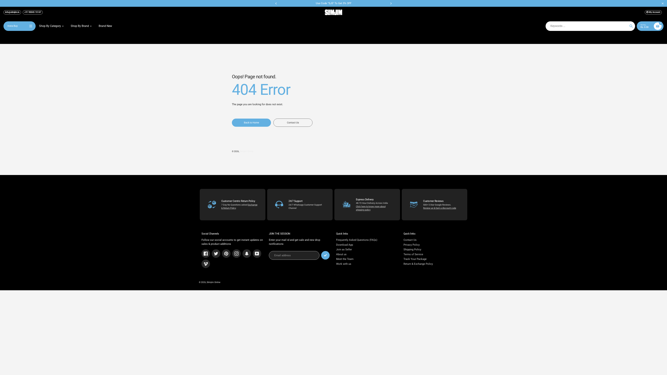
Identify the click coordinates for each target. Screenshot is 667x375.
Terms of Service (413, 254)
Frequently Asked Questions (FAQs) (356, 239)
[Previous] (276, 3)
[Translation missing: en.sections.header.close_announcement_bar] (662, 3)
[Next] (391, 3)
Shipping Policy (412, 249)
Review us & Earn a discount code (439, 208)
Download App (344, 244)
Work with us (343, 263)
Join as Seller (344, 249)
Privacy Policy (412, 244)
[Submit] (325, 255)
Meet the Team (344, 259)
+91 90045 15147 (32, 12)
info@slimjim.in (12, 12)
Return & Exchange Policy (418, 263)
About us (341, 254)
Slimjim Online (246, 151)
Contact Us (410, 239)
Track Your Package (415, 259)
